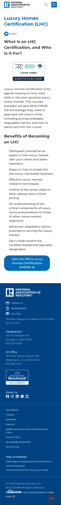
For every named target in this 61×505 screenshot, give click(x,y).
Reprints (10, 424)
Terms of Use (12, 446)
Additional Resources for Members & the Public (27, 431)
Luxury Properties (15, 465)
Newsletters (12, 410)
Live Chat (15, 313)
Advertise (11, 419)
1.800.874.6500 (18, 308)
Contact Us (16, 303)
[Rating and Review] (17, 383)
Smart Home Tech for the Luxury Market (27, 470)
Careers (10, 414)
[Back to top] (51, 498)
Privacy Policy (13, 437)
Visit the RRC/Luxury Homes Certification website (27, 263)
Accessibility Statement (18, 442)
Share (13, 33)
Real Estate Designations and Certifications (29, 461)
